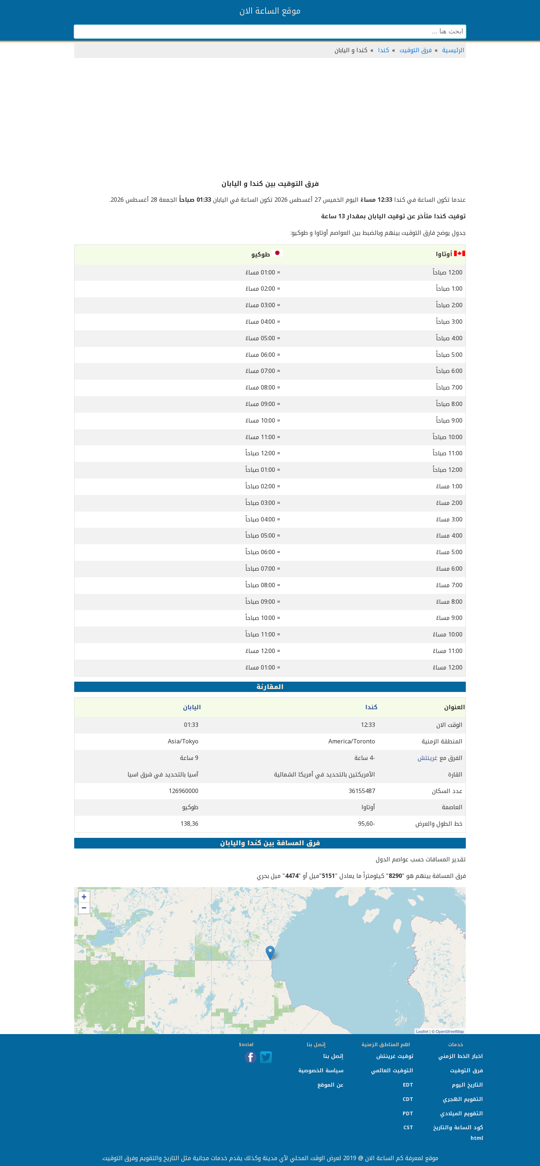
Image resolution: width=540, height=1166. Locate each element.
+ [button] (84, 896)
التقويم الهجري (463, 1099)
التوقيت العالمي (392, 1071)
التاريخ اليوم (467, 1085)
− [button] (84, 907)
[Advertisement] (270, 119)
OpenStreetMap (450, 1031)
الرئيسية (453, 50)
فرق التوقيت (416, 50)
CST (408, 1128)
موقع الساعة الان (270, 11)
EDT (408, 1085)
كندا (383, 50)
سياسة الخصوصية (320, 1071)
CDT (408, 1099)
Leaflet (422, 1031)
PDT (408, 1114)
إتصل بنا (333, 1056)
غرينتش (428, 758)
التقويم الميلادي (461, 1114)
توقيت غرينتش (394, 1056)
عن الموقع (330, 1085)
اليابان (192, 707)
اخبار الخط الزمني (460, 1056)
